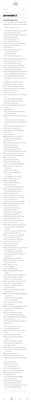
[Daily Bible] (12, 398)
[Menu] (27, 398)
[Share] (19, 398)
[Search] (4, 398)
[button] (6, 9)
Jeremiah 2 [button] (10, 15)
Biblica (15, 391)
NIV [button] (4, 9)
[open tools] (26, 10)
